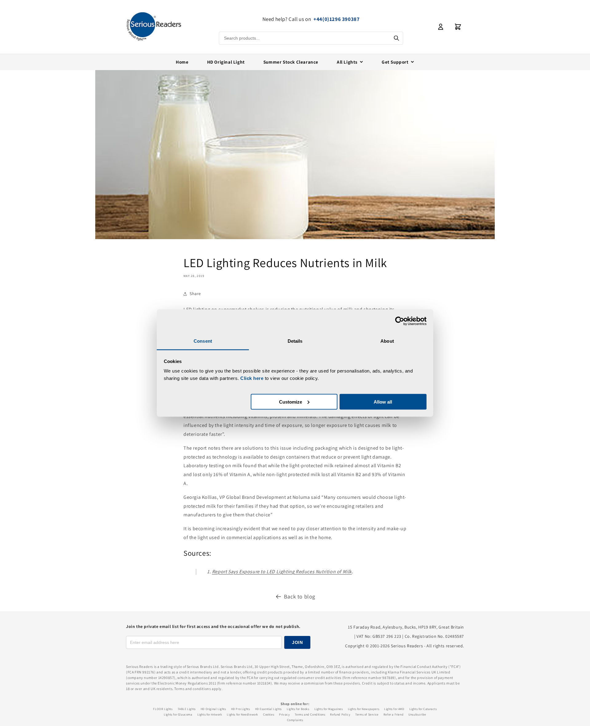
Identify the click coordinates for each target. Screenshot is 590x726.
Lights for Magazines (328, 709)
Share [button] (195, 293)
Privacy (284, 714)
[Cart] (458, 27)
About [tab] (387, 341)
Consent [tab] (203, 341)
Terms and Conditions (310, 714)
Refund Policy (340, 714)
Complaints (295, 720)
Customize (290, 401)
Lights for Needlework (242, 714)
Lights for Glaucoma (178, 714)
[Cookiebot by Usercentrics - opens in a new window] (400, 321)
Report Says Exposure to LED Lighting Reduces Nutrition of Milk (282, 571)
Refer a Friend (393, 714)
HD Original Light (226, 62)
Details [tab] (295, 341)
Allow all (383, 401)
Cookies (268, 714)
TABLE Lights (187, 709)
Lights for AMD (394, 709)
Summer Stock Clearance (290, 62)
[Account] (441, 27)
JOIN (297, 642)
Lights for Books (298, 709)
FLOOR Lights (162, 709)
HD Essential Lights (268, 709)
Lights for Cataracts (423, 709)
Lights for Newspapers (364, 709)
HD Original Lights (213, 709)
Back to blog (299, 596)
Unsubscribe (417, 714)
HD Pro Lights (240, 709)
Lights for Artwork (209, 714)
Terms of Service (367, 714)
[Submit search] (396, 38)
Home (182, 62)
